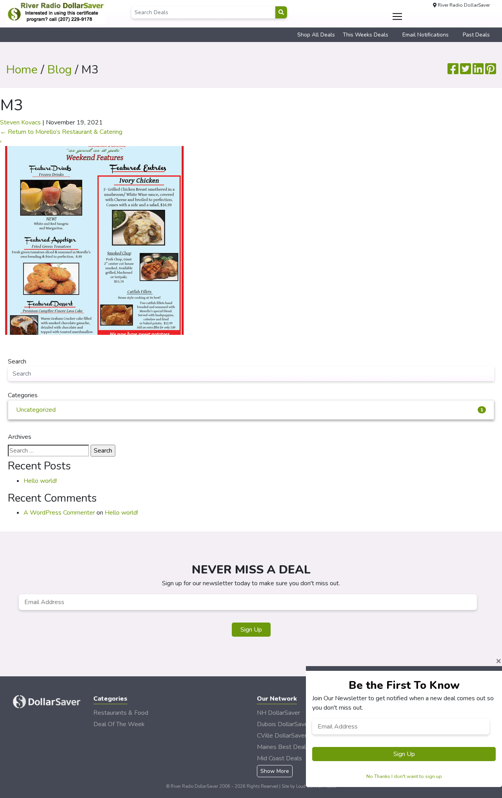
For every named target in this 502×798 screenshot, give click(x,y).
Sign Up (251, 629)
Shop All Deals (316, 34)
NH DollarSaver (278, 713)
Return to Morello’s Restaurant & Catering (61, 132)
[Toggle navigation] (397, 16)
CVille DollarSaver (282, 735)
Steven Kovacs (20, 122)
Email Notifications (425, 34)
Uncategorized (249, 409)
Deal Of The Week (119, 724)
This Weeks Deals (365, 34)
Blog (59, 70)
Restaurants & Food (120, 713)
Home (22, 70)
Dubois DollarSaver (283, 724)
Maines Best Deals (283, 747)
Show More (274, 771)
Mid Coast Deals (279, 758)
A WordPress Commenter (59, 512)
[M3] (94, 240)
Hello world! (40, 481)
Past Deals (476, 34)
